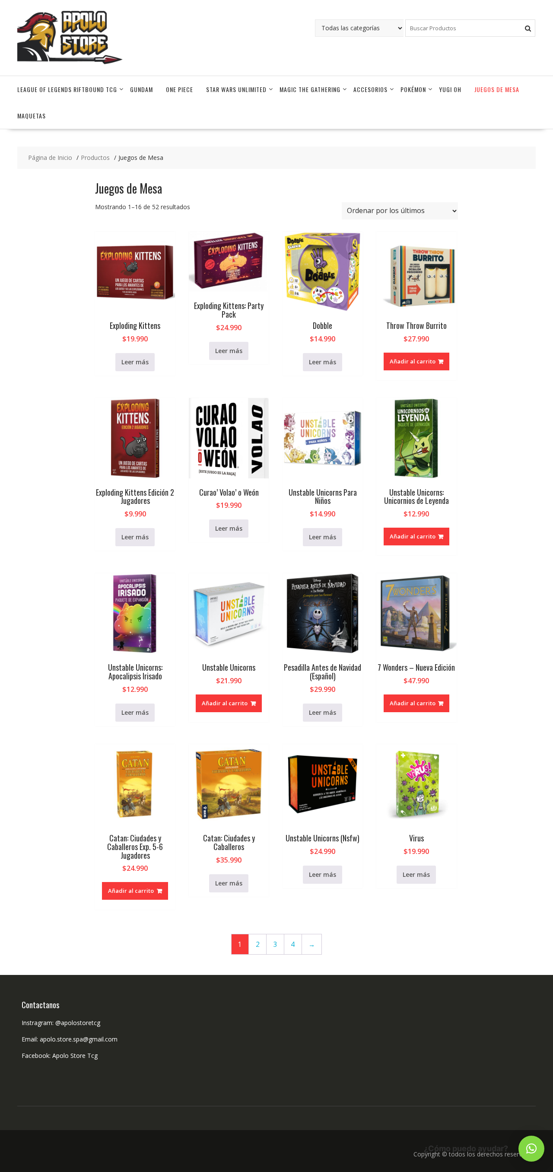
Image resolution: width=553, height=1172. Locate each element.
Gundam (141, 89)
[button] (531, 1149)
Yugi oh (450, 89)
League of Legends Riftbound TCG (67, 89)
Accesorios (370, 89)
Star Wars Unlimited (236, 89)
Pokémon (413, 89)
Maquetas (31, 115)
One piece (179, 89)
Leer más (135, 362)
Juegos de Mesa (496, 89)
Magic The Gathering (310, 89)
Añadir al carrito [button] (412, 361)
